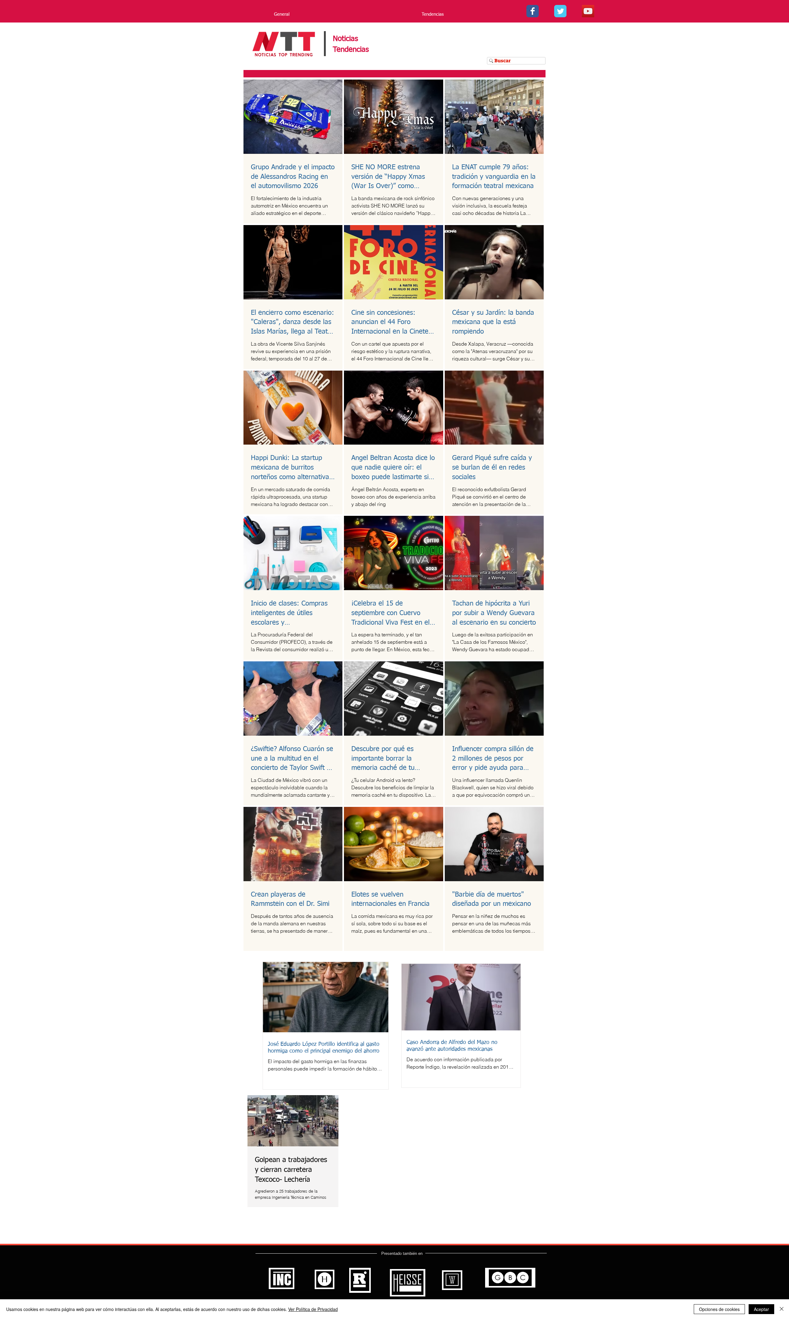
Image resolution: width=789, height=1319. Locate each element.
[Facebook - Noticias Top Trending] (532, 11)
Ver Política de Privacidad (313, 1309)
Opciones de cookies (719, 1309)
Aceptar (761, 1309)
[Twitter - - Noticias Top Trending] (560, 11)
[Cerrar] (781, 1309)
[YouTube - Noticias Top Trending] (588, 11)
